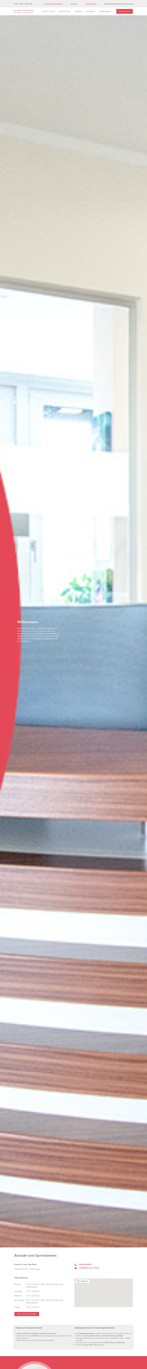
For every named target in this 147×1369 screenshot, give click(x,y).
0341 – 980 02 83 (26, 4)
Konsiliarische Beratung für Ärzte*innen (119, 4)
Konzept (78, 11)
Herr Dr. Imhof (49, 11)
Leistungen (90, 11)
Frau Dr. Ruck (64, 11)
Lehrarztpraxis (105, 11)
